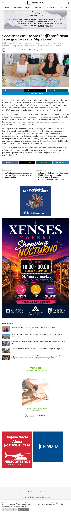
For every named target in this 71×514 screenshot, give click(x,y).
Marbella (17, 8)
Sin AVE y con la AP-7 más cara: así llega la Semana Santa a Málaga (33, 327)
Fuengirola (38, 8)
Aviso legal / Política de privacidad (31, 492)
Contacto (47, 492)
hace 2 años (22, 50)
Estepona (51, 8)
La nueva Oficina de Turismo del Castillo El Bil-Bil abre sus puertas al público (37, 349)
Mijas (27, 8)
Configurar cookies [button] (9, 510)
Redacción (12, 50)
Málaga (7, 8)
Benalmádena (64, 8)
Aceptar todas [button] (23, 510)
